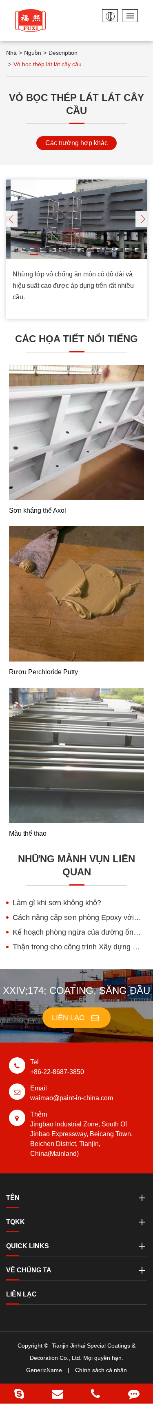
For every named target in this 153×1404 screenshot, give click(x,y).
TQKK (15, 1221)
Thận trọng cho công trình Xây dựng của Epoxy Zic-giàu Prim (80, 947)
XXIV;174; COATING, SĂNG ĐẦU (76, 990)
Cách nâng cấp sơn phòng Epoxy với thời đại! (80, 917)
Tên (13, 1197)
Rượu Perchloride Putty (43, 671)
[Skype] (19, 1394)
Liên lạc (69, 1018)
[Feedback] (134, 1394)
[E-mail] (57, 1394)
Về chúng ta (28, 1270)
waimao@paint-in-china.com (71, 1093)
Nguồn (32, 52)
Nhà (11, 52)
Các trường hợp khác (76, 142)
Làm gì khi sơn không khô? (57, 903)
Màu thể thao (28, 833)
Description (63, 52)
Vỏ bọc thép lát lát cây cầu (47, 64)
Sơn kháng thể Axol (37, 510)
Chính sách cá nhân (101, 1370)
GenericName (44, 1370)
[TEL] (96, 1394)
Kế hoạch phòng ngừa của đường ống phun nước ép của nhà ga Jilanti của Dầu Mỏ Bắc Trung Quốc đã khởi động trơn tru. (80, 932)
